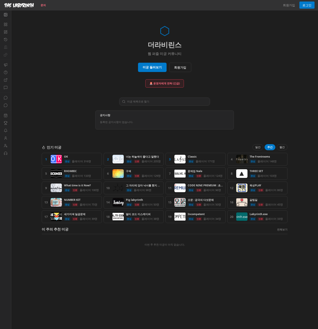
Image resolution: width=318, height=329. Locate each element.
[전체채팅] (5, 97)
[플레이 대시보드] (5, 32)
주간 (270, 147)
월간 (282, 147)
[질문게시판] (5, 72)
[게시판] (5, 87)
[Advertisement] (165, 297)
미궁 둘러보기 (152, 67)
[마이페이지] (5, 138)
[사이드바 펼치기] (5, 14)
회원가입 (289, 5)
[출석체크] (5, 115)
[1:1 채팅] (5, 105)
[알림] (5, 130)
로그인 (307, 5)
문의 (43, 5)
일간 (257, 147)
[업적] (5, 123)
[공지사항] (5, 65)
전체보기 (282, 229)
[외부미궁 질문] (5, 80)
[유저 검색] (5, 145)
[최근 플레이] (5, 39)
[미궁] (5, 24)
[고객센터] (5, 153)
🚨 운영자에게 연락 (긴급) (164, 83)
